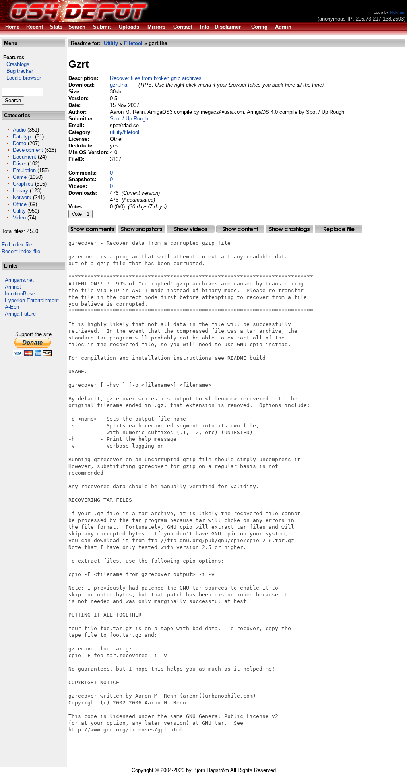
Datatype (23, 137)
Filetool (133, 43)
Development (28, 150)
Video (19, 218)
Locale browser (21, 78)
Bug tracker (17, 71)
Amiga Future (20, 314)
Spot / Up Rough (129, 119)
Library (20, 191)
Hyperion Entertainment (32, 300)
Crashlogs (15, 64)
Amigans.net (19, 280)
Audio (19, 130)
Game (20, 177)
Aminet (13, 287)
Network (22, 197)
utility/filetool (124, 132)
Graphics (23, 184)
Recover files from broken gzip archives (156, 78)
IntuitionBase (20, 294)
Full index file (17, 245)
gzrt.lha (118, 85)
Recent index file (21, 251)
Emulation (24, 170)
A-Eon (12, 307)
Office (20, 204)
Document (24, 157)
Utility (19, 211)
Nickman (397, 12)
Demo (19, 143)
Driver (19, 164)
